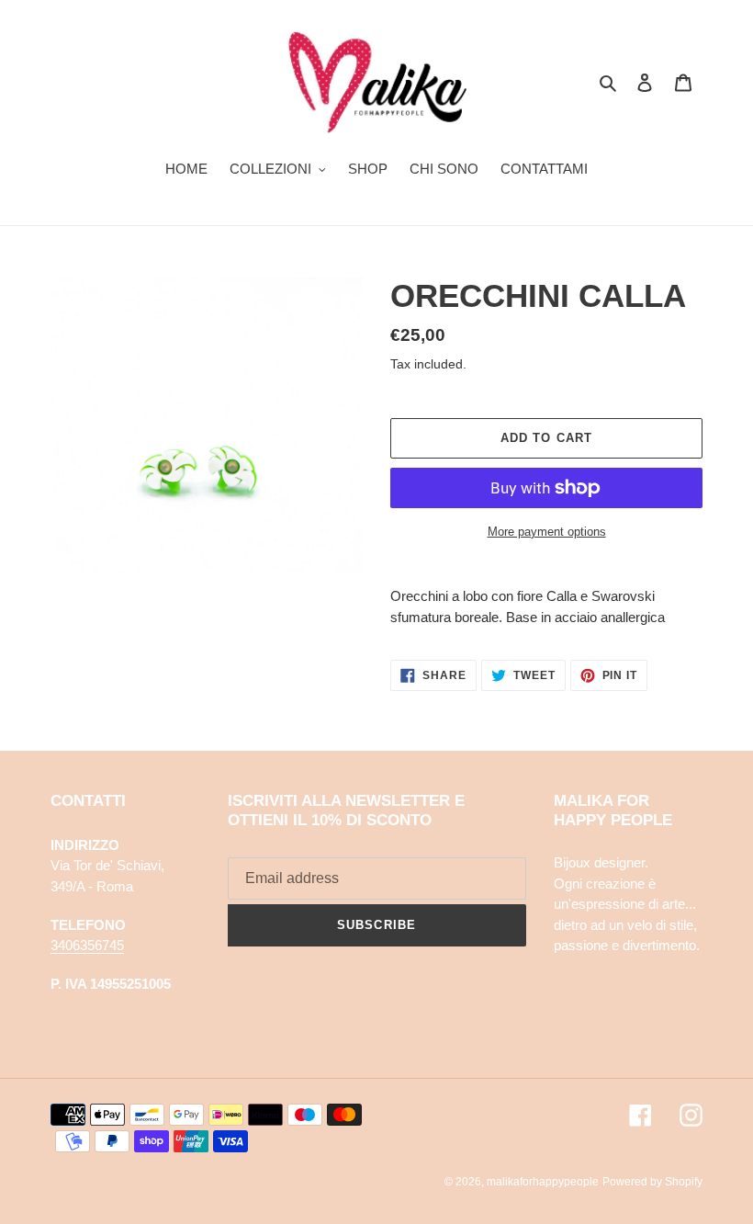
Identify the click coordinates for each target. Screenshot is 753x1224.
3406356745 (87, 945)
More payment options (547, 531)
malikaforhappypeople (543, 1181)
